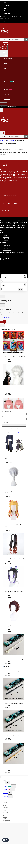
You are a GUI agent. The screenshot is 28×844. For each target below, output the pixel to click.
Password (7, 416)
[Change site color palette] (5, 840)
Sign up (19, 432)
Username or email (9, 411)
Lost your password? (14, 428)
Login (14, 425)
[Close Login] (2, 296)
